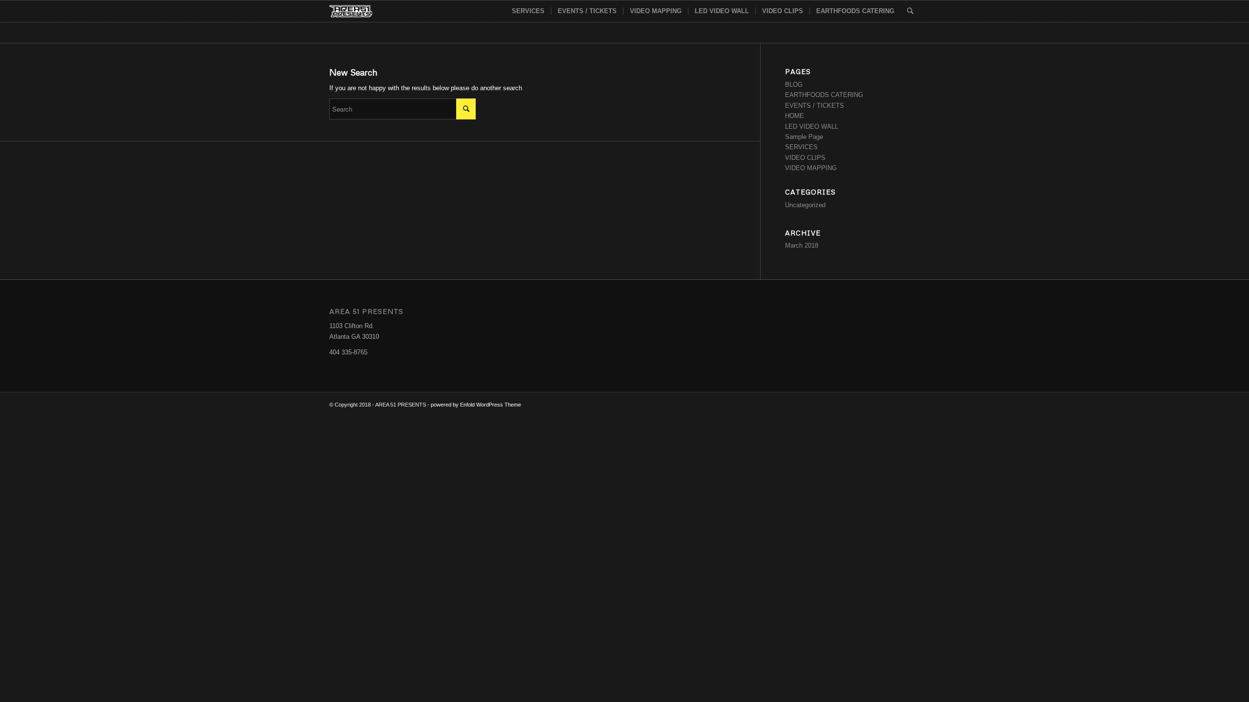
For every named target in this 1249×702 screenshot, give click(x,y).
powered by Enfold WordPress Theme (476, 405)
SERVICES (801, 147)
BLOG (794, 84)
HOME (794, 115)
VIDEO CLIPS (805, 157)
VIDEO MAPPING (811, 168)
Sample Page (804, 136)
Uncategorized (805, 205)
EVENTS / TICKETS (814, 105)
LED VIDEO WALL (811, 126)
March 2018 (801, 245)
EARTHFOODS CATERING (824, 94)
